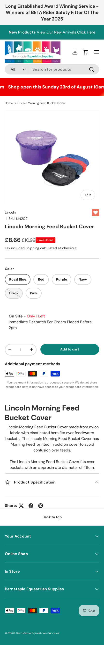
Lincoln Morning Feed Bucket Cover (41, 103)
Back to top (52, 517)
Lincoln (10, 212)
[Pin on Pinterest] (40, 506)
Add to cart (69, 349)
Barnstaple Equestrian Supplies (37, 633)
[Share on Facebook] (31, 506)
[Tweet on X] (21, 506)
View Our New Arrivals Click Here (66, 32)
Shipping (32, 248)
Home (9, 103)
